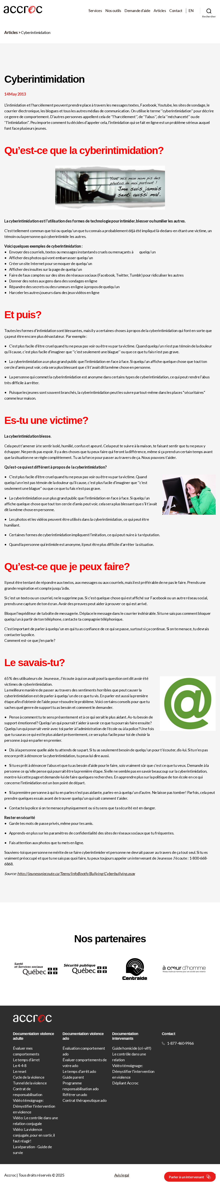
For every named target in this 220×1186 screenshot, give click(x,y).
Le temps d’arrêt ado (79, 1071)
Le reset (19, 1071)
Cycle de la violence (28, 1077)
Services (95, 10)
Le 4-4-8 (19, 1065)
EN (191, 10)
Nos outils (113, 10)
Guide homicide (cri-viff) (131, 1048)
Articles (160, 10)
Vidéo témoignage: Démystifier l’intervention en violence (34, 1106)
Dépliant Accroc (125, 1083)
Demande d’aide (137, 10)
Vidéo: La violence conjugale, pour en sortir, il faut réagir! (34, 1135)
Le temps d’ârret (26, 1059)
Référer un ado (75, 1094)
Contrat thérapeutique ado (84, 1100)
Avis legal (121, 1175)
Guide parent (73, 1077)
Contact (175, 10)
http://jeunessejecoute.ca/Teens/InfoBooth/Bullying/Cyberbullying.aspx (76, 873)
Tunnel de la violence (30, 1083)
